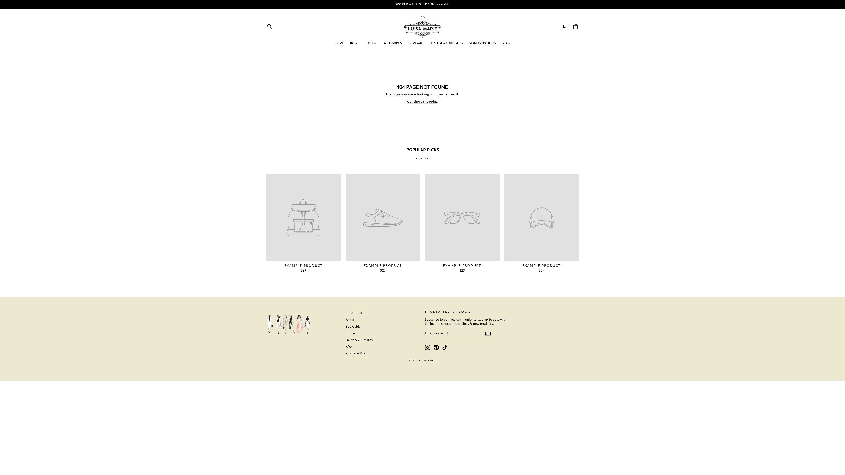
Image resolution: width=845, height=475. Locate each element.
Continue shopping (422, 101)
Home (339, 43)
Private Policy (355, 353)
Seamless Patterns (482, 43)
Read (506, 43)
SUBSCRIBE (354, 313)
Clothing (370, 43)
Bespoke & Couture (445, 43)
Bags (353, 43)
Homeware (416, 43)
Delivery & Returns (359, 340)
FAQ (349, 346)
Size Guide (353, 326)
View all (422, 159)
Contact (351, 333)
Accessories (393, 43)
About (350, 320)
